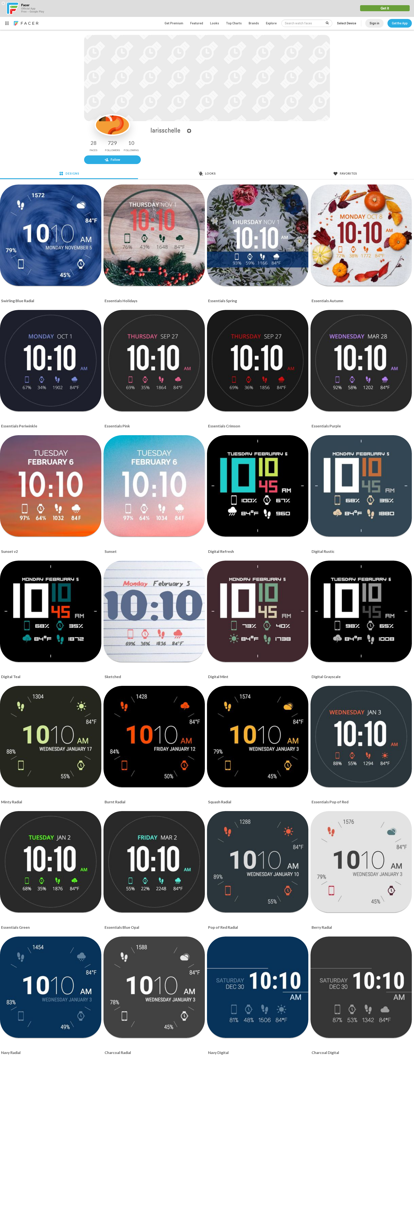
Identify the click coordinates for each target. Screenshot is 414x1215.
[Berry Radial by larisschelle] (361, 861)
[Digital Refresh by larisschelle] (257, 485)
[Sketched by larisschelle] (154, 611)
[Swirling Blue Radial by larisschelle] (50, 235)
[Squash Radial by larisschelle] (257, 736)
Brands (254, 23)
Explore (271, 23)
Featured (196, 23)
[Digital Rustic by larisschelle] (361, 485)
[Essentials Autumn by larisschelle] (361, 235)
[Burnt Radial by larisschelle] (154, 736)
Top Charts (234, 23)
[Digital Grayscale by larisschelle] (361, 611)
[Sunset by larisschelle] (154, 485)
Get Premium (174, 23)
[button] (399, 23)
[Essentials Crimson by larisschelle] (257, 360)
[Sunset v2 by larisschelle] (50, 485)
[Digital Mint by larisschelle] (257, 611)
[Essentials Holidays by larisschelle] (154, 235)
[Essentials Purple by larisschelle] (361, 360)
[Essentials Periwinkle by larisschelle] (50, 360)
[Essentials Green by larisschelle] (50, 861)
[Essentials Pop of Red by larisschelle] (361, 736)
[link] (26, 23)
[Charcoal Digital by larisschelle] (361, 987)
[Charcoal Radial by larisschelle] (154, 987)
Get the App (400, 23)
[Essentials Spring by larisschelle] (257, 235)
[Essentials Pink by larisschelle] (154, 360)
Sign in (374, 23)
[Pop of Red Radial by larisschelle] (257, 861)
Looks (214, 23)
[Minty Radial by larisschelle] (50, 736)
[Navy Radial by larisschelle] (50, 987)
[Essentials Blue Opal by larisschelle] (154, 861)
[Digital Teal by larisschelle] (50, 611)
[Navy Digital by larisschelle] (257, 987)
